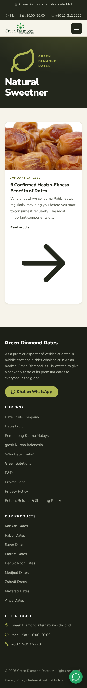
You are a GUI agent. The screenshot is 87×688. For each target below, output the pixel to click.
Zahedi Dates (16, 581)
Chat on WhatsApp (34, 391)
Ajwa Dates (14, 600)
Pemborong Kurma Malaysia (28, 435)
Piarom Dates (16, 554)
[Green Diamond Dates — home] (19, 28)
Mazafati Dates (17, 591)
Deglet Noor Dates (20, 563)
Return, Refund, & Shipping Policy (33, 500)
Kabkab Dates (16, 526)
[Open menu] (76, 28)
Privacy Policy (16, 491)
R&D (9, 472)
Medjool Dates (17, 572)
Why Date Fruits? (19, 454)
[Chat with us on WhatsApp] (76, 677)
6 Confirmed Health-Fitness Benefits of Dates (39, 188)
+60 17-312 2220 (68, 16)
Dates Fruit (14, 426)
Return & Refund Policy (45, 680)
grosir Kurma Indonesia (24, 444)
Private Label (16, 482)
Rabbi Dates (15, 535)
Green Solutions (18, 463)
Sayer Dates (14, 544)
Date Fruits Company (22, 417)
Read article (19, 227)
